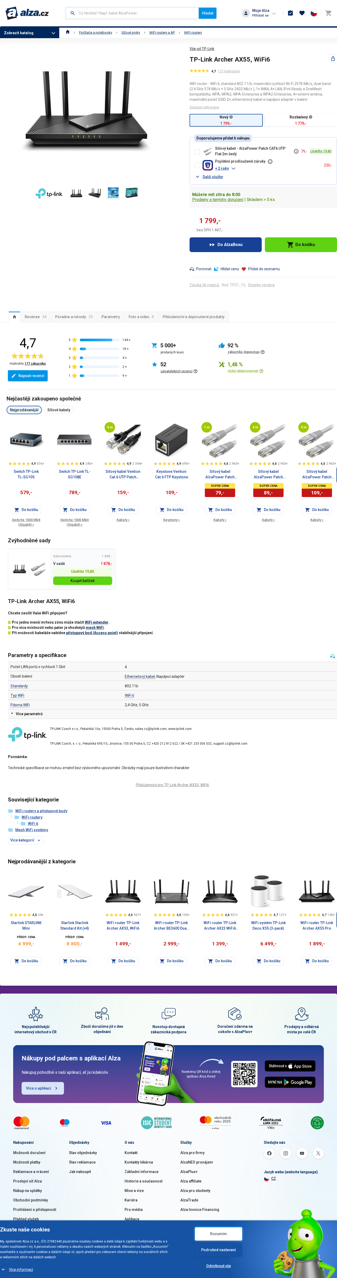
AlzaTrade (189, 1200)
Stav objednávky (83, 1153)
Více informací (21, 1269)
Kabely (123, 520)
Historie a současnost (143, 1181)
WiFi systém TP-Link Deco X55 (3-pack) (268, 925)
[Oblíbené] (302, 13)
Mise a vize (134, 1191)
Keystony (171, 520)
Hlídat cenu (230, 269)
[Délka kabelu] (110, 427)
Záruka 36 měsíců (204, 285)
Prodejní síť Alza (27, 1181)
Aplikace (132, 1219)
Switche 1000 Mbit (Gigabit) (26, 522)
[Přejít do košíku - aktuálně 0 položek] (328, 13)
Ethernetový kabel (140, 676)
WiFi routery (193, 32)
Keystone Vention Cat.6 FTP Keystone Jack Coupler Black (171, 474)
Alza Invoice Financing (199, 1209)
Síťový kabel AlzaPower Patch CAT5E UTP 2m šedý (268, 474)
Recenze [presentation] (36, 317)
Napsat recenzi (31, 376)
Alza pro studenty (195, 1191)
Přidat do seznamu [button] (264, 269)
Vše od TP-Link (202, 49)
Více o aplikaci (38, 1088)
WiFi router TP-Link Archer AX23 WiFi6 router (220, 926)
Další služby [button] (213, 177)
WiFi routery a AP (162, 32)
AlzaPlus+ (189, 1172)
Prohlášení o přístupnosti (34, 1209)
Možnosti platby (26, 1162)
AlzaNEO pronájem (196, 1162)
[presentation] (14, 317)
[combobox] (132, 13)
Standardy (19, 686)
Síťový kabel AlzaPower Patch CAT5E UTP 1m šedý (220, 474)
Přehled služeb (26, 1219)
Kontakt (131, 1153)
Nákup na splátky (27, 1191)
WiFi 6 (129, 695)
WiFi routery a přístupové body (41, 811)
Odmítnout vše (218, 1266)
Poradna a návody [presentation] (74, 317)
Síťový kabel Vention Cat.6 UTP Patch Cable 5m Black (123, 474)
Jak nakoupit (80, 1172)
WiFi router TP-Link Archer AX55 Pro (316, 925)
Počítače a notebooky (95, 32)
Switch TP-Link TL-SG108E (74, 474)
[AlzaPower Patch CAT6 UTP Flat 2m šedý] (38, 569)
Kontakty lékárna (139, 1162)
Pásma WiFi (20, 705)
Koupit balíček (83, 581)
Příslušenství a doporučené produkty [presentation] (194, 317)
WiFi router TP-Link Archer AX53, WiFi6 (123, 925)
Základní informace (141, 1172)
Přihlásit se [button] (260, 15)
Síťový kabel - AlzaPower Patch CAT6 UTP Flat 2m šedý (250, 151)
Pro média (134, 1209)
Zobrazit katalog (18, 33)
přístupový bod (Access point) (92, 633)
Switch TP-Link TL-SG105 (26, 474)
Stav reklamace (82, 1162)
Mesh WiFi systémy (31, 830)
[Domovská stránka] (68, 32)
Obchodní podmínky (30, 1200)
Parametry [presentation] (111, 317)
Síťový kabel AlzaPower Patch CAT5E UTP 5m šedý (317, 474)
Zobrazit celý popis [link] (204, 107)
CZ (273, 1178)
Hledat (207, 13)
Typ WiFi (17, 695)
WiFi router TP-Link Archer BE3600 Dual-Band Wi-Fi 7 (171, 926)
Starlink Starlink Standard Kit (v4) (74, 925)
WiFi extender (96, 622)
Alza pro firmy (192, 1153)
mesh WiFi (95, 627)
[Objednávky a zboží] (290, 13)
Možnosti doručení (29, 1153)
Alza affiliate (190, 1181)
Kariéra (131, 1200)
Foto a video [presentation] (141, 317)
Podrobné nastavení (218, 1250)
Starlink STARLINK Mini (26, 925)
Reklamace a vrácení (31, 1172)
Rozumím (218, 1234)
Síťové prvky (130, 32)
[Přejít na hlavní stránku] (27, 13)
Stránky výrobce (261, 285)
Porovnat (203, 269)
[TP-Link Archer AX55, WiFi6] (19, 569)
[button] (267, 168)
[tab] (14, 317)
